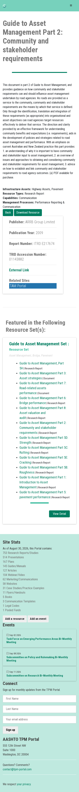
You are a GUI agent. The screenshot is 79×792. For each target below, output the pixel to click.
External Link (19, 270)
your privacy (24, 784)
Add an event (38, 619)
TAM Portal (18, 286)
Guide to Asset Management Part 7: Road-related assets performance (42, 388)
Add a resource (14, 619)
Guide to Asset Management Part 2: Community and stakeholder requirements (42, 428)
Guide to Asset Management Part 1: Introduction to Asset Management (42, 482)
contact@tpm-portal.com (17, 769)
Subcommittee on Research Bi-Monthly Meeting (34, 675)
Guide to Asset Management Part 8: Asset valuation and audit (42, 413)
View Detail (59, 514)
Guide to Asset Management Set (38, 343)
